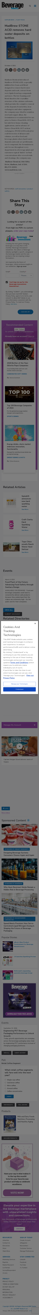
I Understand (19, 689)
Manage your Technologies (19, 684)
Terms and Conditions (19, 662)
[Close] (35, 623)
